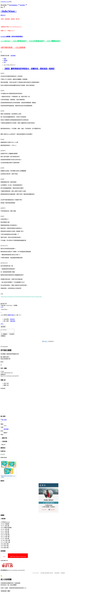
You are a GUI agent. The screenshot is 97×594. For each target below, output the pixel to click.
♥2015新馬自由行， (21, 41)
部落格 (5, 60)
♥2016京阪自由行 (6, 41)
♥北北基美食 (20, 48)
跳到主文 (3, 15)
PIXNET (37, 573)
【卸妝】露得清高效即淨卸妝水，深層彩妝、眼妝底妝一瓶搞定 (29, 69)
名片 (5, 62)
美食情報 (13, 55)
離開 (9, 591)
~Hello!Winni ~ (9, 11)
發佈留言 (3, 335)
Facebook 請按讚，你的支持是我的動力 (12, 36)
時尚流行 (12, 319)
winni (2, 307)
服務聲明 (63, 573)
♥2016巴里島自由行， (38, 41)
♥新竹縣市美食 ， (8, 48)
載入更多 (3, 326)
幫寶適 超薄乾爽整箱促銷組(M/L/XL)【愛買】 (8, 476)
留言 (13, 315)
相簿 (5, 58)
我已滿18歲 (3, 591)
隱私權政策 (57, 573)
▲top (2, 323)
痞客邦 (9, 315)
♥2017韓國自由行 (54, 41)
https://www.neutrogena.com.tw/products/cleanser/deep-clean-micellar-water (21, 296)
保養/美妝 (12, 321)
